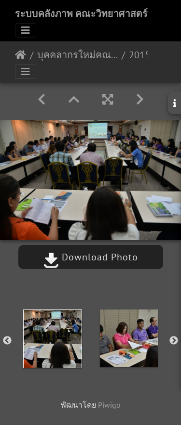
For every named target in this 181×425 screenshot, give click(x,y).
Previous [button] (7, 341)
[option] (52, 338)
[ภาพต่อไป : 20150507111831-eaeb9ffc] (140, 99)
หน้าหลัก (20, 55)
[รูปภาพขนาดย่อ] (74, 99)
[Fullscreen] (108, 99)
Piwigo (109, 405)
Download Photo (98, 257)
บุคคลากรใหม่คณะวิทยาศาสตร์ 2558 (77, 55)
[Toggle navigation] (25, 30)
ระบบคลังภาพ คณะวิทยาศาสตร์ (81, 13)
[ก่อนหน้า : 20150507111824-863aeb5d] (41, 99)
